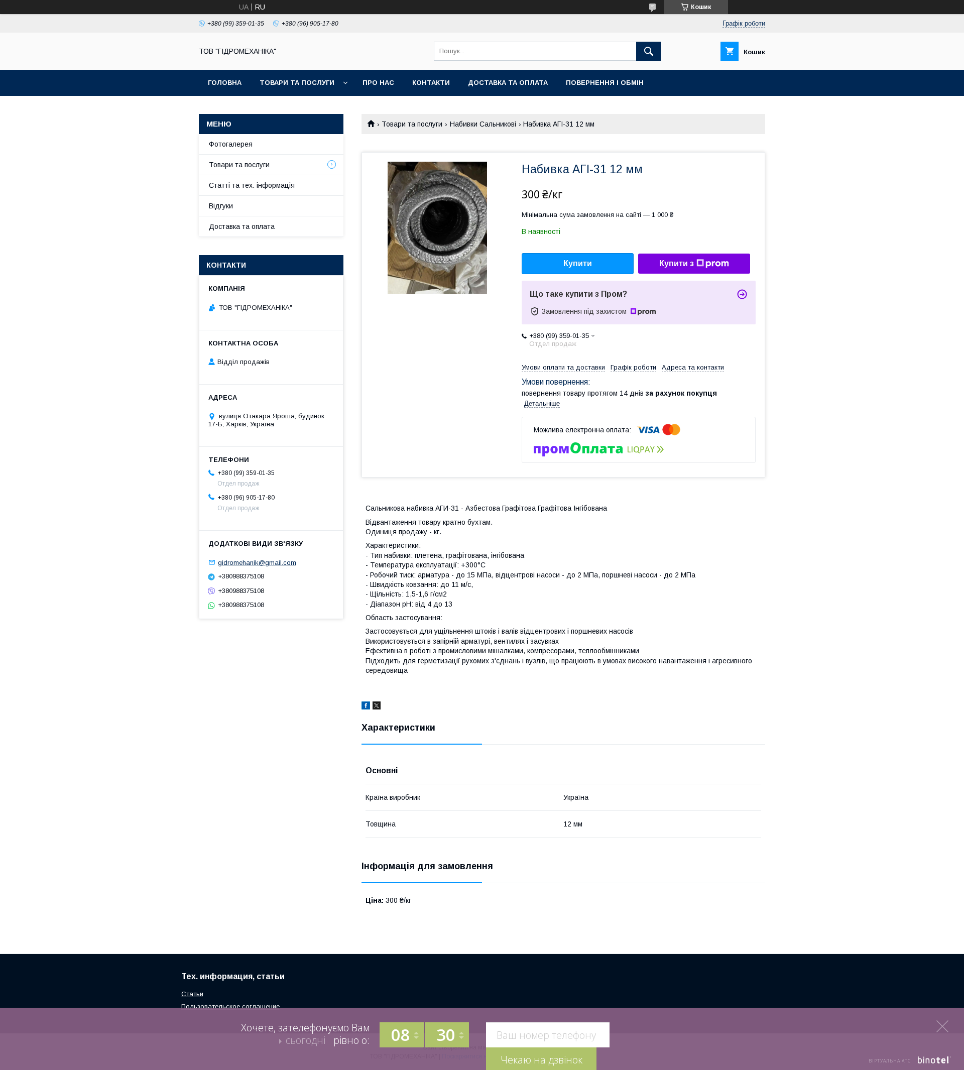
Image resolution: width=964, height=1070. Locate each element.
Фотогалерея (231, 144)
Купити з (676, 263)
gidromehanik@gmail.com (257, 562)
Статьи (192, 994)
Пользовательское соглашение (230, 1006)
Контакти (431, 82)
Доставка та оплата (508, 82)
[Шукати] (648, 51)
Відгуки (221, 206)
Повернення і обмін (605, 82)
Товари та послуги (297, 82)
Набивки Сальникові (483, 124)
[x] (377, 707)
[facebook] (366, 707)
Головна (225, 82)
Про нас (378, 82)
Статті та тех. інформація (252, 185)
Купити (577, 263)
